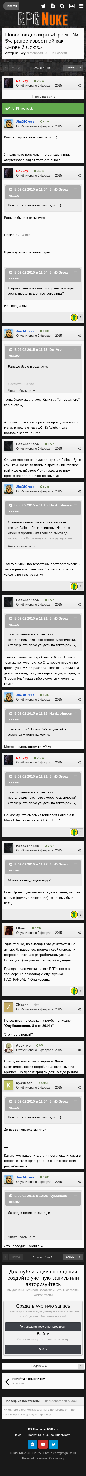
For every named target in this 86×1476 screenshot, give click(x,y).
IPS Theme (34, 1429)
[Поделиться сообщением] (79, 85)
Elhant (21, 928)
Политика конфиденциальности (49, 1435)
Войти (43, 1349)
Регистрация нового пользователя (43, 1326)
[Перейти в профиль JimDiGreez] (8, 123)
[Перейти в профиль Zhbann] (8, 1007)
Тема (18, 1435)
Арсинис (23, 1045)
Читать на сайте (43, 96)
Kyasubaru (25, 1083)
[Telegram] (32, 1444)
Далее (70, 67)
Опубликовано (39, 85)
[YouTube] (43, 1444)
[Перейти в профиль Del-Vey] (8, 83)
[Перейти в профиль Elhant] (8, 930)
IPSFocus (52, 1429)
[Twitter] (53, 1444)
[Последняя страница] (80, 68)
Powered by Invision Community (43, 1458)
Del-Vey (20, 53)
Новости (61, 53)
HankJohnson (27, 444)
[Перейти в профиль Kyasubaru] (8, 1085)
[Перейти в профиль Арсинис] (8, 1048)
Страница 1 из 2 (43, 67)
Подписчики (39, 1366)
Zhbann (22, 1005)
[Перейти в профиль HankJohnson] (8, 446)
